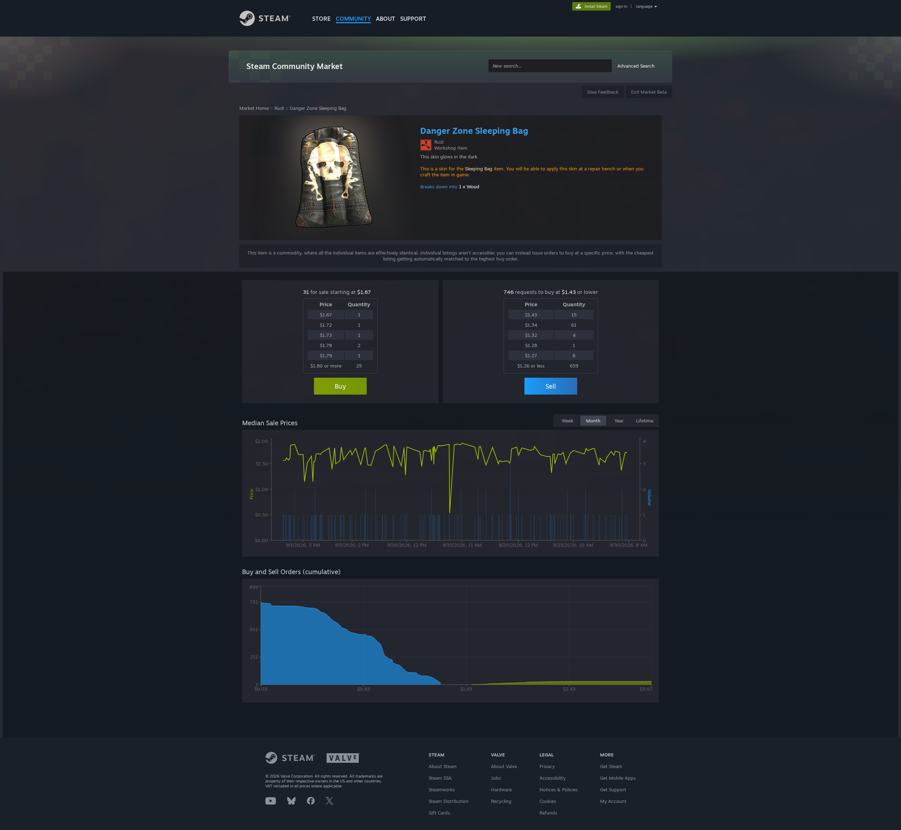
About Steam (443, 766)
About (385, 18)
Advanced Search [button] (636, 66)
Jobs (496, 778)
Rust (279, 108)
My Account (613, 801)
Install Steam (596, 6)
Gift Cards (439, 813)
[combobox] (550, 66)
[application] (450, 494)
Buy (340, 386)
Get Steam (611, 766)
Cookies (548, 801)
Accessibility (553, 778)
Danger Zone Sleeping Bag (318, 108)
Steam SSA (440, 778)
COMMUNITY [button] (353, 18)
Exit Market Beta (649, 92)
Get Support (613, 789)
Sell (551, 386)
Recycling (501, 801)
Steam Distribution (448, 801)
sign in (621, 6)
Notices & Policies (559, 789)
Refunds (548, 813)
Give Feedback (602, 92)
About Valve (504, 766)
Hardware (501, 789)
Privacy (547, 766)
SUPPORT (413, 18)
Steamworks (442, 789)
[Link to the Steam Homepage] (270, 19)
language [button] (644, 6)
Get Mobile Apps (618, 778)
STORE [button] (321, 18)
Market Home (254, 108)
